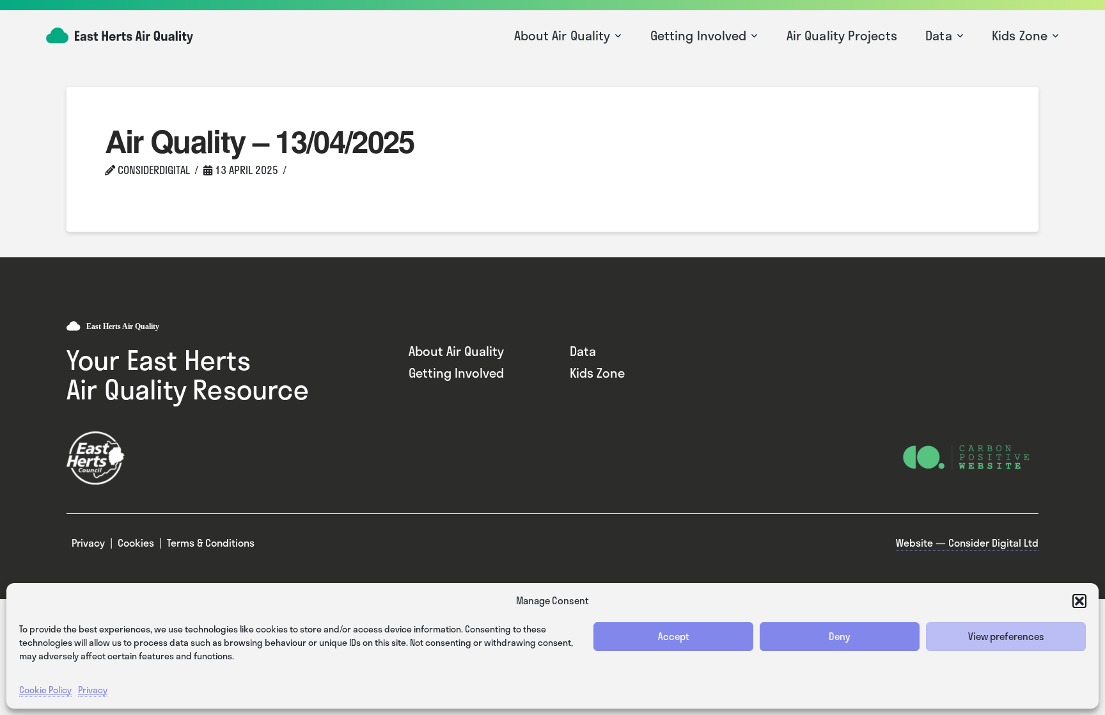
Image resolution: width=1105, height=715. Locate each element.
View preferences (1006, 636)
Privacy (92, 689)
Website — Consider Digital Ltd (967, 542)
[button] (1079, 601)
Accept (673, 636)
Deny (839, 636)
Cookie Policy (45, 689)
